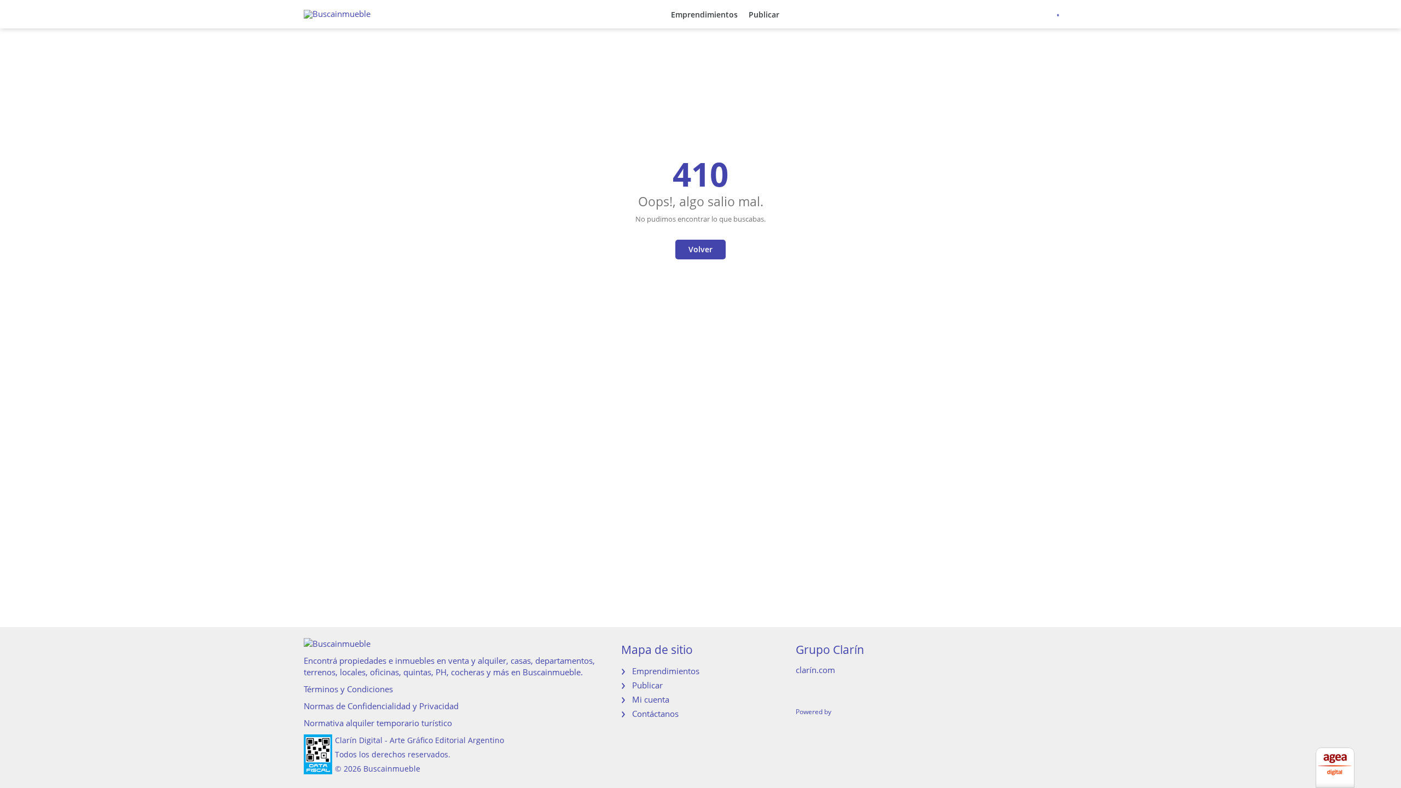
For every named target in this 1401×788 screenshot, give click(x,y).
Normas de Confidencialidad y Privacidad (381, 705)
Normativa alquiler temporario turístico (378, 722)
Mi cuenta (650, 699)
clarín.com (815, 669)
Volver (700, 249)
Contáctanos (655, 713)
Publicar (764, 14)
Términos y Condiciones (348, 688)
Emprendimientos (704, 14)
